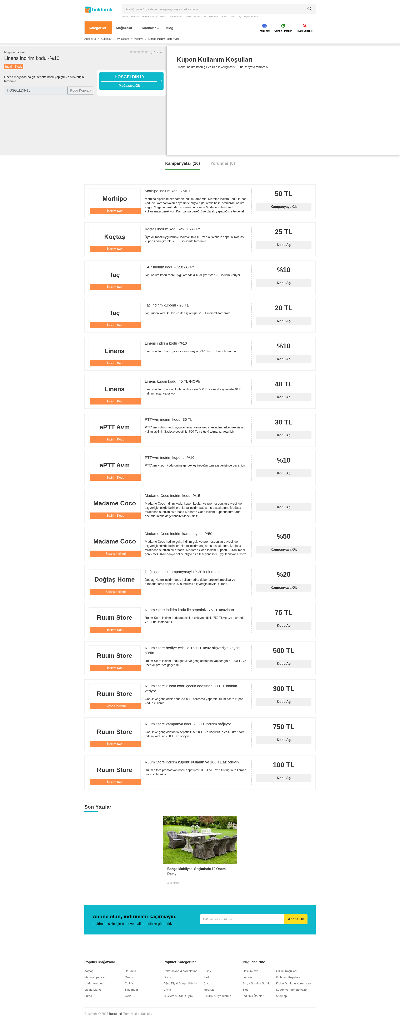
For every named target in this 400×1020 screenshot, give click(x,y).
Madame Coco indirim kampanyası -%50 (178, 534)
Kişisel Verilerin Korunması (293, 983)
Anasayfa (90, 38)
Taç (239, 16)
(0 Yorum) (156, 52)
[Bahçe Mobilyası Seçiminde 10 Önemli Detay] (200, 840)
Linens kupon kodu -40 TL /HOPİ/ (172, 381)
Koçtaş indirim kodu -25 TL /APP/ (172, 229)
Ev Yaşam (122, 38)
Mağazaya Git (129, 80)
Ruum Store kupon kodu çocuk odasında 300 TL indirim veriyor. (191, 688)
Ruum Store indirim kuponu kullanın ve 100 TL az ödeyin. (192, 762)
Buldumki (115, 1013)
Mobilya (138, 38)
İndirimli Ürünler (253, 996)
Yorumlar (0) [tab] (222, 163)
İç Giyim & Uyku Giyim (178, 996)
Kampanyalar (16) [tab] (182, 163)
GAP (232, 16)
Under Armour (175, 16)
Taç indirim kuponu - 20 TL (167, 305)
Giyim (167, 977)
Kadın (207, 977)
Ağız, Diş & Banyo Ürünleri (181, 983)
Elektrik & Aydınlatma (217, 996)
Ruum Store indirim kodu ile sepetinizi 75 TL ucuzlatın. (190, 610)
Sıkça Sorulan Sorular (257, 983)
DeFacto (135, 16)
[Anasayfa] (99, 9)
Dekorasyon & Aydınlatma (181, 971)
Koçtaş (125, 16)
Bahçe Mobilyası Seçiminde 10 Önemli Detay (197, 871)
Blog (246, 989)
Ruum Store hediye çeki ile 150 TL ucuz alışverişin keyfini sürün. (192, 650)
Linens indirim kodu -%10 (166, 343)
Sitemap (281, 996)
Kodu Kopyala (80, 90)
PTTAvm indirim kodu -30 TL (168, 419)
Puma (224, 16)
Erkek (207, 971)
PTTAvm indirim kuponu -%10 (169, 457)
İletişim (247, 977)
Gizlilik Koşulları (286, 971)
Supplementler (251, 16)
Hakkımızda (250, 971)
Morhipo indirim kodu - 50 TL (168, 191)
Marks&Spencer (150, 16)
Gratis (163, 16)
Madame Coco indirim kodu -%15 (172, 496)
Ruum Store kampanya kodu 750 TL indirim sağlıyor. (188, 724)
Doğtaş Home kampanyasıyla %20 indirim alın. (183, 572)
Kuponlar (106, 38)
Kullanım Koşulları (288, 977)
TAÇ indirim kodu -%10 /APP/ (169, 267)
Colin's (188, 16)
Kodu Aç (284, 245)
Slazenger (214, 16)
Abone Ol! (296, 919)
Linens (20, 52)
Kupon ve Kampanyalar (291, 989)
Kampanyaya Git (284, 206)
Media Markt (200, 16)
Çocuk (208, 983)
